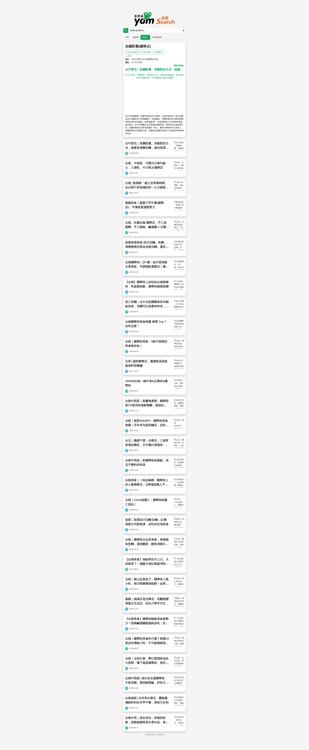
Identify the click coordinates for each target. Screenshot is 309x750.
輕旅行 (145, 37)
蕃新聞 (136, 37)
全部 (127, 37)
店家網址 (158, 52)
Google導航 (145, 52)
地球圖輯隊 (157, 37)
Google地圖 (132, 52)
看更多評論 (178, 66)
